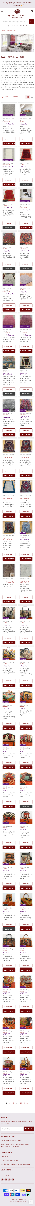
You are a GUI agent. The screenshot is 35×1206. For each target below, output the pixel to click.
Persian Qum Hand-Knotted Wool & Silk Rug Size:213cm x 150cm (8, 545)
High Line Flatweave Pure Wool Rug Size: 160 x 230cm (26, 297)
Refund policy (23, 1199)
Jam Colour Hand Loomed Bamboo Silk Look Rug (25, 339)
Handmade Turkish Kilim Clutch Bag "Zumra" (9, 795)
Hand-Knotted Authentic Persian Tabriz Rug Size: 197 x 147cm (8, 463)
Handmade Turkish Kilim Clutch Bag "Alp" (26, 713)
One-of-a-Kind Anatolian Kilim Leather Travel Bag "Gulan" (26, 630)
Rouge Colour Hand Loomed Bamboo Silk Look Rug (9, 339)
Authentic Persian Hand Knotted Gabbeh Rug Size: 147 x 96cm (25, 379)
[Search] (31, 21)
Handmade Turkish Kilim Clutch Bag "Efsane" (9, 756)
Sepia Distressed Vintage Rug (8, 585)
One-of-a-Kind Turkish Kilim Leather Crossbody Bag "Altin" (26, 998)
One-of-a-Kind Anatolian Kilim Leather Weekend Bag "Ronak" (25, 957)
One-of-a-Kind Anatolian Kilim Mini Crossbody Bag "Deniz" (9, 916)
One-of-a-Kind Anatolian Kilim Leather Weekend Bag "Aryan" (8, 957)
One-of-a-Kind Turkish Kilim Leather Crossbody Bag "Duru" (26, 1039)
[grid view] (27, 97)
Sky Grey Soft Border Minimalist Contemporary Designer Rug (8, 172)
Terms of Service (12, 1199)
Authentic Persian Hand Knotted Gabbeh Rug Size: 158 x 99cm (8, 213)
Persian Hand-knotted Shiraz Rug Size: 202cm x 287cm (26, 422)
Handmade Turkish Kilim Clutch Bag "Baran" (26, 756)
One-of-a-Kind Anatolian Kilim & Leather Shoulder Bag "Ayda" (8, 1080)
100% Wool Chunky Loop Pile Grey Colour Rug (8, 298)
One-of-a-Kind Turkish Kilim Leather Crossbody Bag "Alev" (9, 1039)
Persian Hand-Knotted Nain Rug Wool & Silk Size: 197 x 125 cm (25, 544)
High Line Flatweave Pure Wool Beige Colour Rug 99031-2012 (26, 215)
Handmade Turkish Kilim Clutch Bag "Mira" (9, 834)
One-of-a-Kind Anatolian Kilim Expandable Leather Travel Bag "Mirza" (26, 672)
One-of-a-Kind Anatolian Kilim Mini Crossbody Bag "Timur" (26, 876)
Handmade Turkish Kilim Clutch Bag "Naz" (26, 795)
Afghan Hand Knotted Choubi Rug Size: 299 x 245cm (25, 256)
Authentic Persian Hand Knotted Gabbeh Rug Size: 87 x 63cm (25, 172)
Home (3, 30)
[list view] (32, 97)
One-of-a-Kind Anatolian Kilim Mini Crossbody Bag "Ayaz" (9, 876)
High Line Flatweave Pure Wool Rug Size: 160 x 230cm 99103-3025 (26, 130)
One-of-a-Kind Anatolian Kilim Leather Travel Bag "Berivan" (9, 671)
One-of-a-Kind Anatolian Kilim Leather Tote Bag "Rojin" (25, 916)
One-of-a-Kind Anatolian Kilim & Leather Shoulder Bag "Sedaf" (25, 1080)
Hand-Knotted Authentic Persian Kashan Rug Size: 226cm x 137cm (25, 463)
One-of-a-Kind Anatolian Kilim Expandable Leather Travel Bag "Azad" (9, 715)
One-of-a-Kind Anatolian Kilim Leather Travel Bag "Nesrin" (9, 630)
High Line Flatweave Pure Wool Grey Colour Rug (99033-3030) (9, 129)
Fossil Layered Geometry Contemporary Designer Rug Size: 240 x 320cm (26, 588)
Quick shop (9, 139)
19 (21, 1103)
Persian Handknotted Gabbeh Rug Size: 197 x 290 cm (8, 503)
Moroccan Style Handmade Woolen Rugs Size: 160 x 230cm (9, 422)
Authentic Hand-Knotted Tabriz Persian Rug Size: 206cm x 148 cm (25, 503)
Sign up (28, 1129)
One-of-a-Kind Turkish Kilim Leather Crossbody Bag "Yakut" (9, 998)
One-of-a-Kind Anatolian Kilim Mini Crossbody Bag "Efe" (26, 835)
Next (26, 1103)
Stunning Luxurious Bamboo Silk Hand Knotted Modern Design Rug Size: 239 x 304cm (9, 380)
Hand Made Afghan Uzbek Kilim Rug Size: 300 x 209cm (9, 256)
